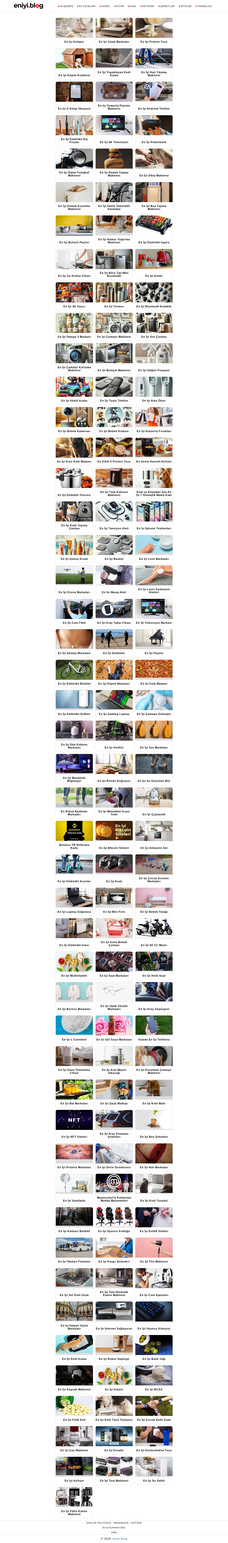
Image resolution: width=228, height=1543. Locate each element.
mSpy (114, 1532)
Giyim (120, 6)
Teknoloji (205, 6)
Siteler (186, 6)
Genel (106, 6)
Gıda (133, 6)
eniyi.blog (119, 1538)
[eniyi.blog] (28, 8)
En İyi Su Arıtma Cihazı (114, 1527)
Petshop (148, 6)
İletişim (136, 1523)
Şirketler (167, 6)
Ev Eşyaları (87, 6)
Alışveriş (66, 6)
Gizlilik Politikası (98, 1523)
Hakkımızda (121, 1523)
